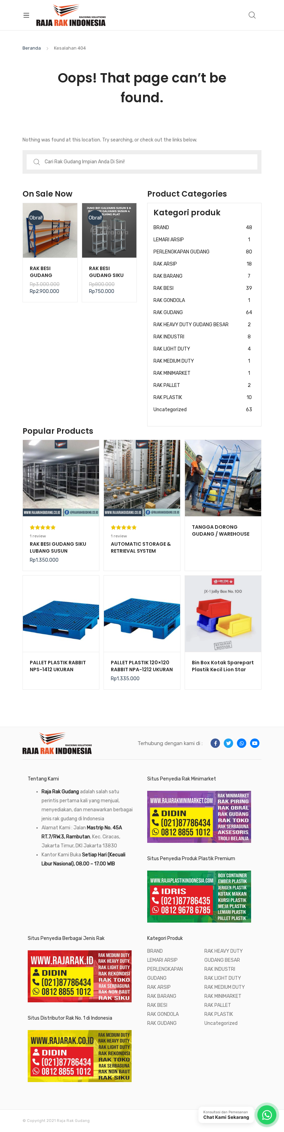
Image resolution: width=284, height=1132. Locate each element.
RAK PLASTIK (202, 397)
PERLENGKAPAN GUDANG (202, 252)
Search (252, 15)
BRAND (202, 228)
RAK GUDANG (202, 313)
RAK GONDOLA (201, 300)
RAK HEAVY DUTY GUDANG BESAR (202, 325)
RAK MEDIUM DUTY (201, 361)
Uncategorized (202, 410)
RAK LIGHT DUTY (202, 349)
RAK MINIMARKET (201, 373)
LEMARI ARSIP (201, 240)
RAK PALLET (202, 385)
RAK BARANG (201, 276)
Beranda (32, 48)
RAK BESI (202, 288)
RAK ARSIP (202, 264)
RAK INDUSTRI (202, 337)
